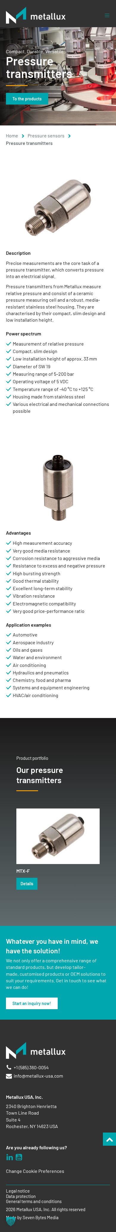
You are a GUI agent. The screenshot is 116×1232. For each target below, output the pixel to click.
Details (27, 883)
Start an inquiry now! (31, 1003)
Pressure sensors (46, 135)
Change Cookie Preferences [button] (35, 1171)
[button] (10, 1221)
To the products (27, 98)
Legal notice (18, 1191)
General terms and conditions (34, 1201)
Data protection (21, 1196)
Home (12, 135)
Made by (32, 1217)
